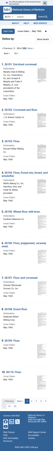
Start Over (8, 31)
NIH (22, 447)
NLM (17, 447)
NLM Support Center (37, 432)
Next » (31, 48)
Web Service (40, 23)
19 (9, 406)
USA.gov (34, 447)
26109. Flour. (12, 340)
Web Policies (9, 432)
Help (26, 23)
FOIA (5, 435)
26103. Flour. (12, 141)
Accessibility (33, 435)
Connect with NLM (11, 416)
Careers (31, 438)
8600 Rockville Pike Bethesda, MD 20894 (37, 420)
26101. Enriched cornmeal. (20, 64)
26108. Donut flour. (16, 309)
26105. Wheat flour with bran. (22, 211)
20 (15, 406)
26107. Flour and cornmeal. (21, 277)
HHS (27, 447)
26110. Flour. (14, 372)
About (15, 23)
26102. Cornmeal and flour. (21, 109)
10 (17, 53)
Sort (6, 53)
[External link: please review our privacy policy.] (5, 421)
